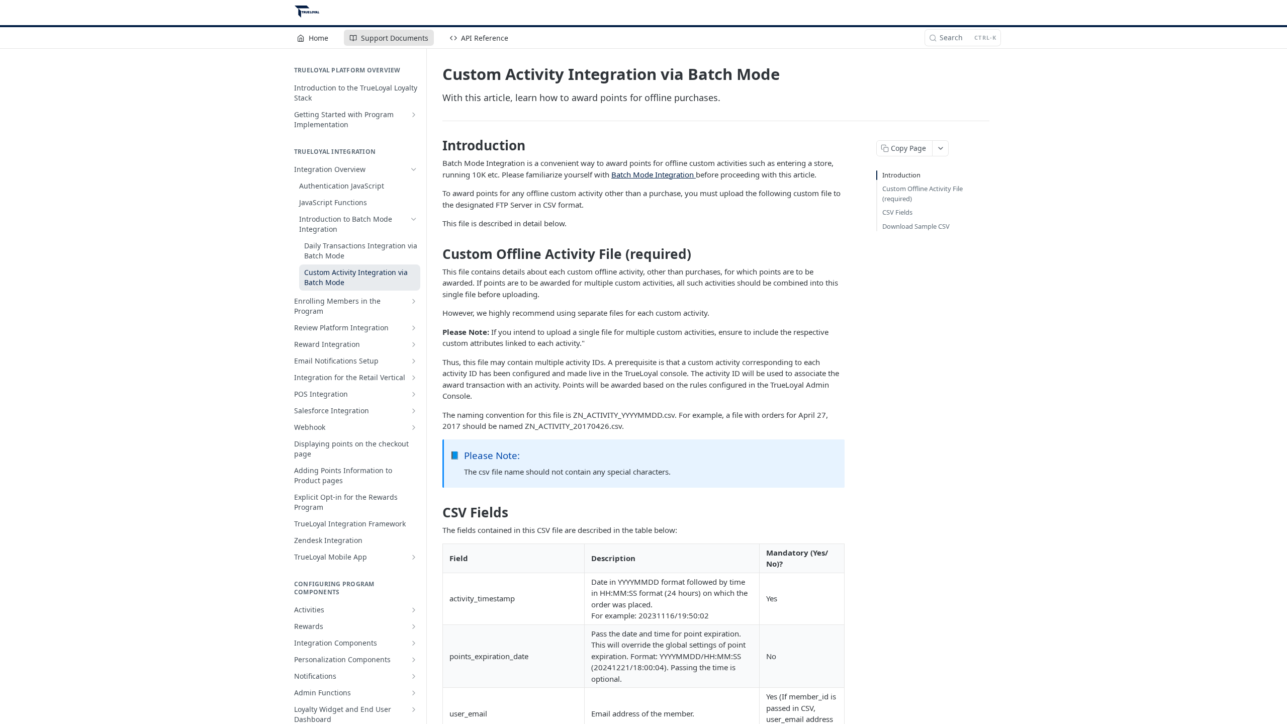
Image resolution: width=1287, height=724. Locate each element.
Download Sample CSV (916, 226)
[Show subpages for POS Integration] (414, 394)
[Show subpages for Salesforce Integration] (414, 411)
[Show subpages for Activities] (414, 610)
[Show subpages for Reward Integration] (414, 344)
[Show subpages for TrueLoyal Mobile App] (414, 557)
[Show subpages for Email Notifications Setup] (414, 361)
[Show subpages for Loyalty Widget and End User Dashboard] (414, 709)
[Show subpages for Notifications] (414, 676)
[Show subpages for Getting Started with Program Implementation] (414, 115)
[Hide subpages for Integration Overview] (414, 169)
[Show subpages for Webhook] (414, 427)
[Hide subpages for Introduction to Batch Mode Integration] (414, 219)
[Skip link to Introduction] (435, 145)
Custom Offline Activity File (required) (922, 193)
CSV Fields (897, 212)
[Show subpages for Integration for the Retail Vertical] (414, 378)
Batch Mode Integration (653, 174)
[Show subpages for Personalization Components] (414, 660)
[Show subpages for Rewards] (414, 626)
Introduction (901, 174)
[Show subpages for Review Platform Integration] (414, 328)
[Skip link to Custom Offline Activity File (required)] (435, 253)
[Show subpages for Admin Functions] (414, 693)
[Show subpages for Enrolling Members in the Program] (414, 301)
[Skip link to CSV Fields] (435, 512)
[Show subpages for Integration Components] (414, 643)
